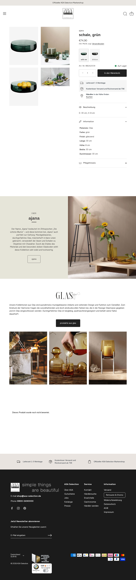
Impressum (109, 512)
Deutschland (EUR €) (15, 555)
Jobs (66, 498)
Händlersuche (90, 494)
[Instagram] (18, 508)
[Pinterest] (24, 508)
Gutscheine (69, 494)
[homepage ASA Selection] (68, 13)
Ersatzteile (89, 498)
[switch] (45, 570)
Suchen (89, 97)
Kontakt (88, 490)
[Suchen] (125, 14)
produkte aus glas (68, 323)
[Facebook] (12, 508)
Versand (107, 490)
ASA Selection (22, 563)
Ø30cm (95, 59)
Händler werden (91, 506)
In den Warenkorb (112, 73)
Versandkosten (98, 44)
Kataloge (68, 502)
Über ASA (68, 490)
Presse (67, 506)
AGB (106, 508)
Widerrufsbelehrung (113, 500)
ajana (81, 30)
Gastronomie (90, 502)
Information (88, 121)
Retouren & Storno (114, 495)
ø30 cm (84, 59)
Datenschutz (110, 504)
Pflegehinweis (89, 163)
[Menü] (5, 13)
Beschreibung (89, 107)
